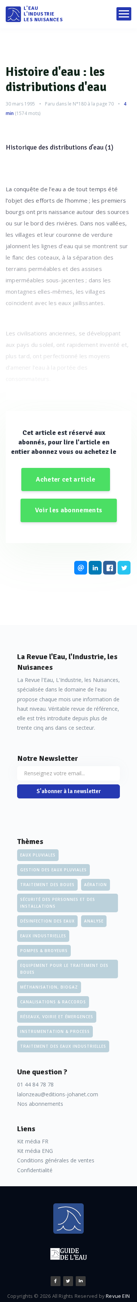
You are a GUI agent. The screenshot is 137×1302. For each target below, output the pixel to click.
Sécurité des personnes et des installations (57, 903)
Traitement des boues (47, 884)
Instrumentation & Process (55, 1031)
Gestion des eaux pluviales (53, 869)
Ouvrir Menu (123, 13)
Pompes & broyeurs (44, 950)
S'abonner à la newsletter (69, 791)
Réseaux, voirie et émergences (56, 1016)
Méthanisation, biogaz (49, 987)
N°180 (79, 104)
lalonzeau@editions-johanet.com (57, 1094)
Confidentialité (35, 1170)
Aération (95, 884)
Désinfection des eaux (47, 921)
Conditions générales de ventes (55, 1160)
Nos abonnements (40, 1103)
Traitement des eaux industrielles (63, 1046)
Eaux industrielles (43, 935)
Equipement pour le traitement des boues (64, 969)
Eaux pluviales (38, 855)
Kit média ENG (35, 1150)
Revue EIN (118, 1296)
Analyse (94, 921)
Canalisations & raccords (53, 1001)
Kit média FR (32, 1141)
